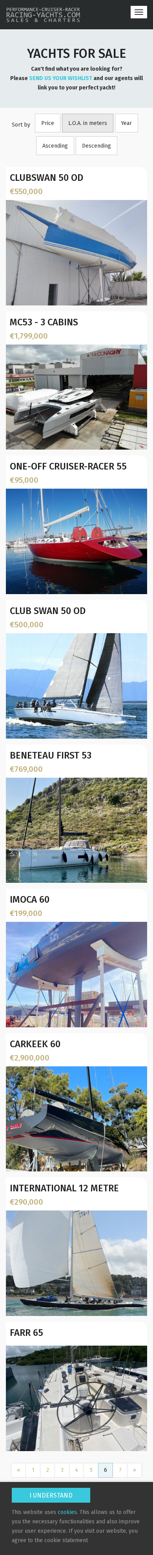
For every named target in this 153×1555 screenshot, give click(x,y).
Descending (96, 146)
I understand (51, 1495)
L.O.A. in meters (87, 123)
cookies (67, 1512)
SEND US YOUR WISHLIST (60, 78)
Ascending (55, 146)
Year (126, 123)
